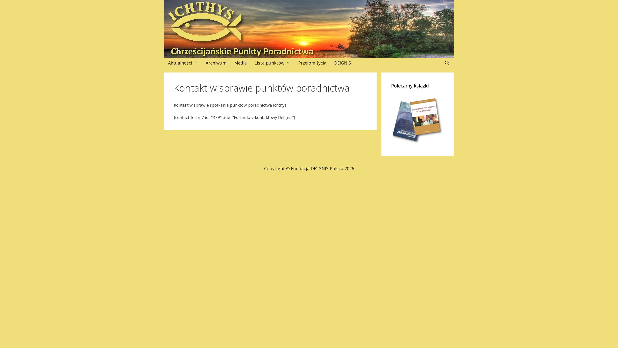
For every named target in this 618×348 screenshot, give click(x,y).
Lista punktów (269, 63)
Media (240, 63)
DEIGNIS (342, 63)
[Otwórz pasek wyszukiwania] (447, 63)
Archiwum (216, 63)
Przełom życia (312, 63)
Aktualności (180, 63)
